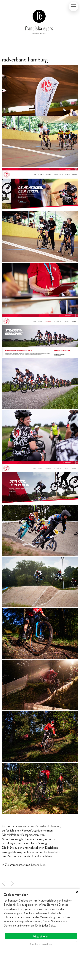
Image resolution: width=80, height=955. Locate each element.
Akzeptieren (41, 936)
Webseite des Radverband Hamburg (39, 826)
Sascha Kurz (38, 864)
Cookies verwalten (41, 944)
